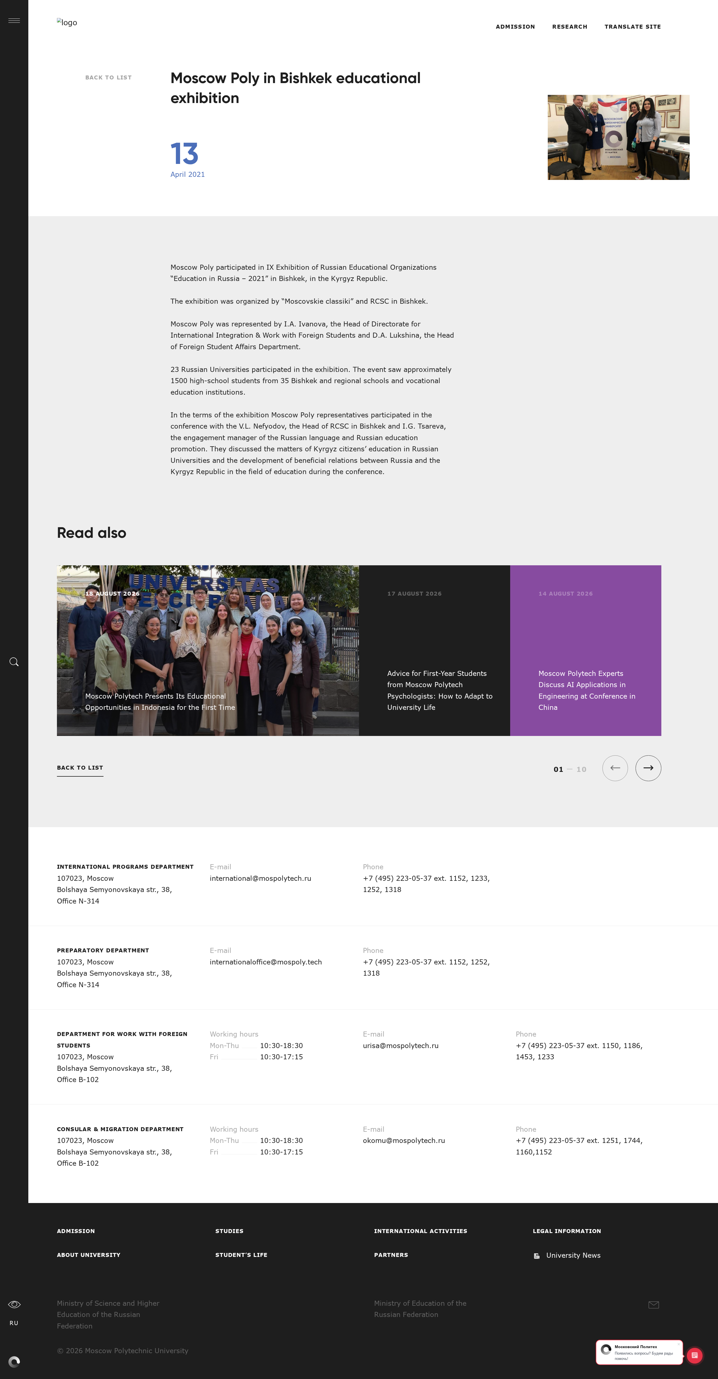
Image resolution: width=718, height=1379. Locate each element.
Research (570, 26)
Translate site (633, 26)
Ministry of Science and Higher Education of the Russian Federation (108, 1314)
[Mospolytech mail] (653, 1305)
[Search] (14, 661)
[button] (648, 768)
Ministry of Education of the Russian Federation (420, 1309)
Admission (515, 26)
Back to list (108, 77)
